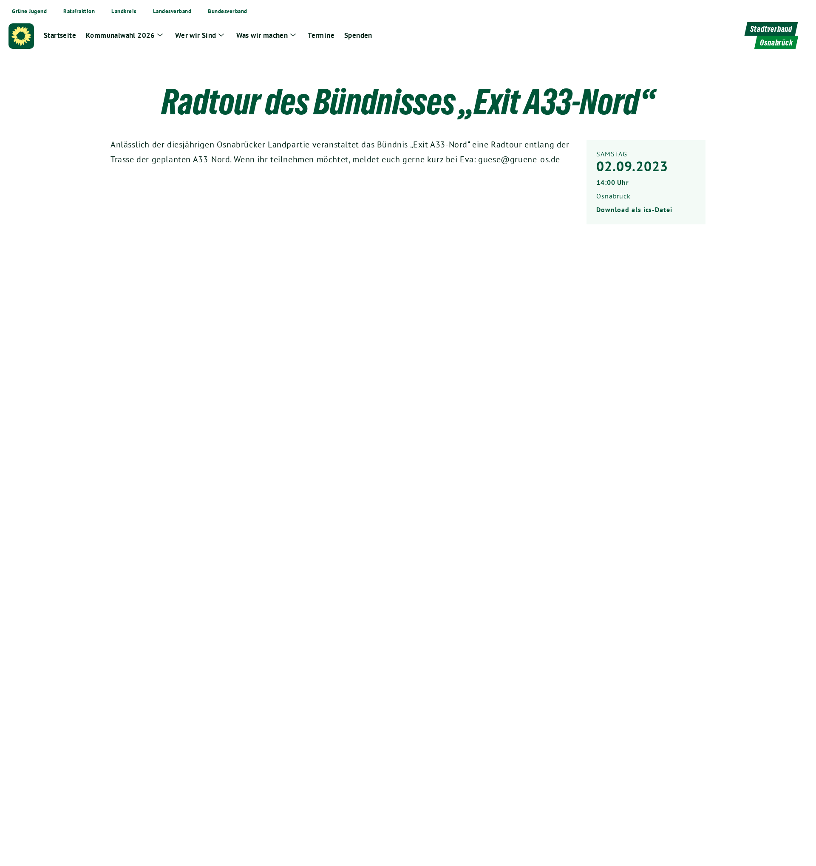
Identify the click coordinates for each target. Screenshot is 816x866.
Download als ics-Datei (634, 209)
